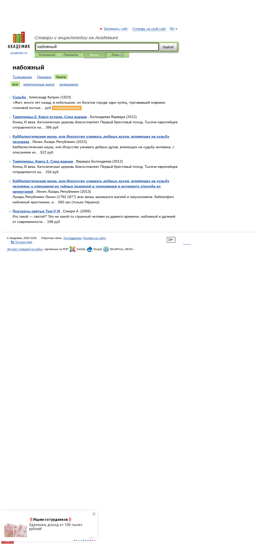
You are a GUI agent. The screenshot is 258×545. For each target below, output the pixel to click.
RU (172, 29)
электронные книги (38, 84)
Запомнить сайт (116, 29)
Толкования (46, 55)
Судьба (19, 97)
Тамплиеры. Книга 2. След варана (43, 161)
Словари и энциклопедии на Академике (76, 37)
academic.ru (18, 53)
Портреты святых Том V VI (36, 211)
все (15, 84)
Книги (94, 55)
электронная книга (66, 108)
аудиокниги (68, 84)
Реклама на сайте (94, 238)
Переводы (70, 55)
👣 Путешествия (21, 242)
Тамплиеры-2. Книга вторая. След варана (50, 117)
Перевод (44, 77)
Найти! (168, 47)
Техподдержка (72, 238)
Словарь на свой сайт (149, 29)
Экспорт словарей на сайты (25, 249)
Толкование (22, 77)
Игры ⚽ (118, 55)
